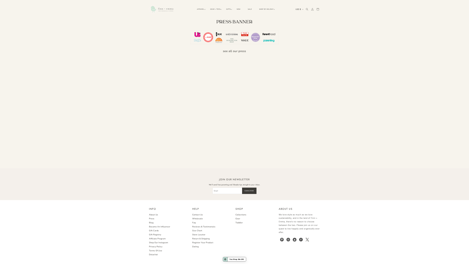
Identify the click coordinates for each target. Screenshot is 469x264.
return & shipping (201, 238)
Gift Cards (154, 230)
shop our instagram (158, 242)
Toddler (239, 222)
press (151, 218)
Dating (195, 246)
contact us (197, 214)
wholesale (197, 218)
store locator (198, 234)
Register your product (202, 242)
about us (153, 214)
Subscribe (249, 191)
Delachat (153, 254)
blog (151, 222)
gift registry (155, 234)
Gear (237, 218)
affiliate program (157, 238)
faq (194, 222)
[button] (200, 9)
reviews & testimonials (203, 226)
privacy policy (155, 246)
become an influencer (159, 226)
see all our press (234, 51)
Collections (240, 214)
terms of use (155, 250)
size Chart (197, 230)
